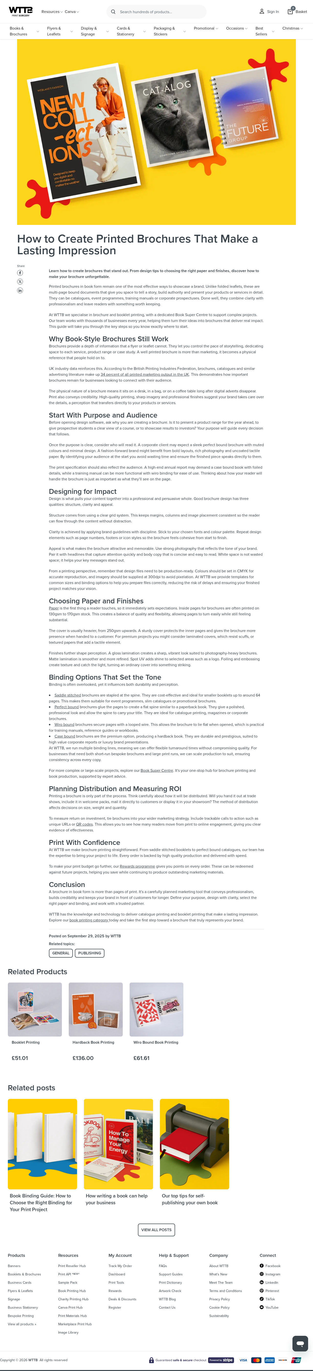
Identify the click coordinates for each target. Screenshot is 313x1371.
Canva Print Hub (70, 1307)
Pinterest (272, 1291)
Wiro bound (64, 724)
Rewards (115, 1291)
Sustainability (219, 1316)
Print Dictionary (170, 1282)
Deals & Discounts (122, 1299)
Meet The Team (221, 1282)
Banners (14, 1266)
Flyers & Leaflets (54, 31)
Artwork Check (170, 1291)
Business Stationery (23, 1307)
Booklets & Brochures (24, 1274)
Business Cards (20, 1282)
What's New (218, 1274)
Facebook (273, 1266)
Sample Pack (67, 1282)
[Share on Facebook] (20, 273)
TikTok (270, 1299)
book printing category (89, 920)
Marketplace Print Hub (75, 1324)
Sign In (273, 11)
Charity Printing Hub (73, 1299)
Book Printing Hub (72, 1291)
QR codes (84, 824)
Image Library (68, 1332)
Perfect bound (67, 707)
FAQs (163, 1266)
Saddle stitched (68, 695)
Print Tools (116, 1282)
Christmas (290, 28)
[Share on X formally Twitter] (20, 282)
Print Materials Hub (72, 1316)
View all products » (22, 1324)
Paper (54, 608)
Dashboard (117, 1274)
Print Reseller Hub (72, 1266)
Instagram (273, 1274)
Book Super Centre (157, 770)
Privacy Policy (219, 1299)
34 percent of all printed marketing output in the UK (145, 374)
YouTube (272, 1307)
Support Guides (171, 1274)
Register (115, 1307)
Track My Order (120, 1266)
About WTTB (218, 1266)
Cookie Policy (219, 1307)
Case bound (65, 736)
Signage (14, 1299)
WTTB (33, 1360)
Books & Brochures (18, 31)
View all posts (156, 1230)
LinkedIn (272, 1282)
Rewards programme (137, 866)
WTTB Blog (167, 1299)
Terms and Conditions (225, 1291)
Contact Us (167, 1307)
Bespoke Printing (21, 1316)
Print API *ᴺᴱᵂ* (68, 1274)
